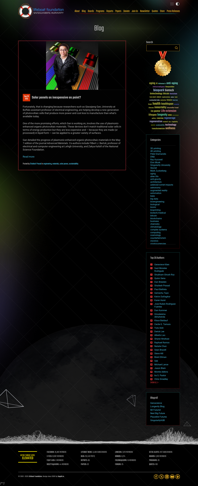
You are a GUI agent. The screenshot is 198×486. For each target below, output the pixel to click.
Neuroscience (175, 115)
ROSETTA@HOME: (53, 464)
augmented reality (158, 190)
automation (155, 193)
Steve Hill (158, 353)
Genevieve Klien (161, 264)
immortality (160, 107)
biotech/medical (158, 213)
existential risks (154, 100)
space (153, 125)
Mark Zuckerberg (158, 171)
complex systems (158, 229)
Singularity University (160, 165)
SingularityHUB (157, 420)
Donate (126, 11)
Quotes (155, 11)
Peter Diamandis (158, 154)
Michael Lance (161, 364)
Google (150, 104)
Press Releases (173, 11)
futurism (175, 100)
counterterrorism (158, 238)
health (157, 104)
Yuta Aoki (159, 328)
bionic (153, 207)
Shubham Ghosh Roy (164, 274)
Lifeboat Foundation (35, 476)
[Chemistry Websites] (163, 64)
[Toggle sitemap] (172, 4)
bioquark (158, 90)
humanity (176, 104)
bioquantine (169, 87)
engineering (47, 164)
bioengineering (157, 201)
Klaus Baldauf (161, 320)
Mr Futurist (155, 410)
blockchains (156, 218)
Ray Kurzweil (156, 159)
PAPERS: (84, 464)
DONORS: (118, 456)
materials (55, 164)
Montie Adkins (161, 372)
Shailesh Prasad (35, 164)
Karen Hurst (160, 300)
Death (176, 97)
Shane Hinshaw (161, 339)
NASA (170, 115)
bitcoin (166, 93)
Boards (91, 11)
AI (157, 83)
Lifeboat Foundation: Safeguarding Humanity (41, 11)
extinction (163, 100)
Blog (84, 11)
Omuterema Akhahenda (160, 315)
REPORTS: (84, 460)
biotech (169, 90)
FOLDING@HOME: (121, 460)
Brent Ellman (160, 357)
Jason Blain (160, 368)
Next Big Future (157, 413)
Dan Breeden (160, 282)
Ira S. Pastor (160, 375)
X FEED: (49, 456)
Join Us (135, 11)
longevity (162, 115)
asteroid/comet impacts (161, 185)
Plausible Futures (158, 417)
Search (176, 48)
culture (172, 97)
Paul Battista (160, 289)
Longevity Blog (157, 406)
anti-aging (172, 83)
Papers (118, 11)
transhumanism (158, 128)
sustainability (73, 164)
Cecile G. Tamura (162, 324)
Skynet (153, 168)
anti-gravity (155, 179)
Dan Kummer (160, 310)
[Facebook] (156, 476)
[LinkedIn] (167, 476)
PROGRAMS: (153, 460)
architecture (155, 182)
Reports (109, 11)
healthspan (167, 104)
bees (152, 196)
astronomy (155, 187)
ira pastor (155, 111)
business (154, 221)
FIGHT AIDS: (51, 460)
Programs (100, 11)
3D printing (155, 148)
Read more (28, 156)
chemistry (155, 224)
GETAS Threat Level (27, 457)
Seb (156, 361)
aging (152, 83)
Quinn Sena (159, 278)
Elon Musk (155, 162)
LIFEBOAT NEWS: (86, 452)
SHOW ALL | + (154, 382)
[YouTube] (172, 476)
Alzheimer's (162, 84)
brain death (153, 97)
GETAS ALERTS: (154, 452)
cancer (159, 97)
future (169, 100)
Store (162, 11)
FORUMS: (118, 464)
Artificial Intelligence (159, 87)
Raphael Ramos (161, 342)
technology (170, 125)
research (165, 122)
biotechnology (156, 93)
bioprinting (155, 210)
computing (155, 232)
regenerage (169, 118)
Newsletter (145, 11)
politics (154, 118)
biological (155, 204)
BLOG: (83, 456)
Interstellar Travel (172, 108)
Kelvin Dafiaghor (162, 296)
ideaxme (151, 108)
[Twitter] (161, 476)
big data (154, 199)
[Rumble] (178, 476)
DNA (152, 156)
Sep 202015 (26, 97)
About (77, 11)
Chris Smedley (161, 379)
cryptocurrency (166, 97)
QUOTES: (152, 464)
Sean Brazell (160, 350)
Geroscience (156, 403)
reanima (160, 118)
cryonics (154, 241)
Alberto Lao (159, 335)
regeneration (156, 121)
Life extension (168, 111)
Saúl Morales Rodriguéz (160, 269)
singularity (175, 122)
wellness (170, 128)
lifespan (153, 114)
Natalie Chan (160, 346)
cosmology (155, 235)
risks (170, 122)
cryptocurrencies (158, 243)
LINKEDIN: (118, 452)
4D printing (155, 151)
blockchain (173, 94)
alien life (154, 176)
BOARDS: (152, 456)
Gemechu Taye (161, 293)
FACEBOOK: (50, 452)
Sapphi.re (61, 476)
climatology (155, 227)
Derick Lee (159, 331)
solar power (64, 164)
